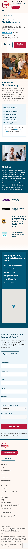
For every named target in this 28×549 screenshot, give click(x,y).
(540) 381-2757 (7, 33)
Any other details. (6, 414)
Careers (7, 44)
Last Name (4, 371)
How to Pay (5, 477)
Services (4, 464)
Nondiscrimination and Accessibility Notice (12, 532)
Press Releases (5, 526)
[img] (7, 4)
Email (2, 380)
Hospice (3, 474)
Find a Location (9, 452)
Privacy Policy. (15, 435)
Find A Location (7, 15)
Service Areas (6, 502)
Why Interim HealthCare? (9, 492)
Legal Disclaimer (6, 530)
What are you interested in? (9, 405)
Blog (2, 500)
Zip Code (4, 397)
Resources (5, 497)
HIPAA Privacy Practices (17, 528)
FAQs (2, 467)
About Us (4, 486)
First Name (4, 363)
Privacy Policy (5, 528)
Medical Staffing (6, 481)
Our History (4, 488)
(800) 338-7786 (6, 512)
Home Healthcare (6, 470)
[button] (13, 306)
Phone (3, 388)
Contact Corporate (7, 516)
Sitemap (14, 530)
